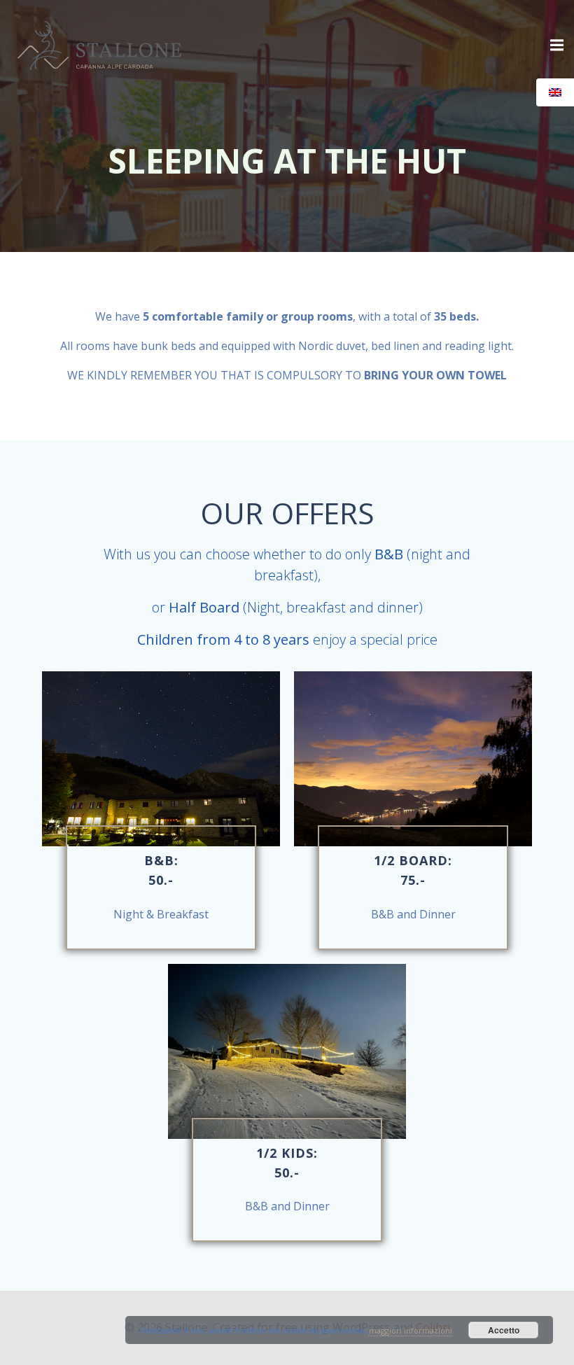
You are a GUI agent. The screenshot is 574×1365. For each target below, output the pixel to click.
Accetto (503, 1330)
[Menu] (555, 45)
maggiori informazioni (410, 1330)
